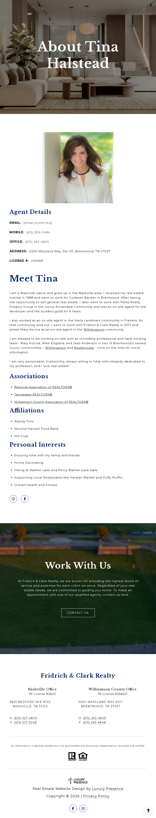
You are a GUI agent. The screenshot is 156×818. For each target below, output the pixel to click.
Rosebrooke (84, 348)
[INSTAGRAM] (13, 499)
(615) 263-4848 (94, 722)
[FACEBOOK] (25, 499)
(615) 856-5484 (38, 232)
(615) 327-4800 (25, 718)
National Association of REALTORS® (43, 387)
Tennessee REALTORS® (33, 394)
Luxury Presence (107, 789)
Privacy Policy (96, 796)
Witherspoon (94, 329)
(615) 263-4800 (37, 242)
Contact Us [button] (78, 613)
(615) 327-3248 (25, 722)
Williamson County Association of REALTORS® (51, 402)
